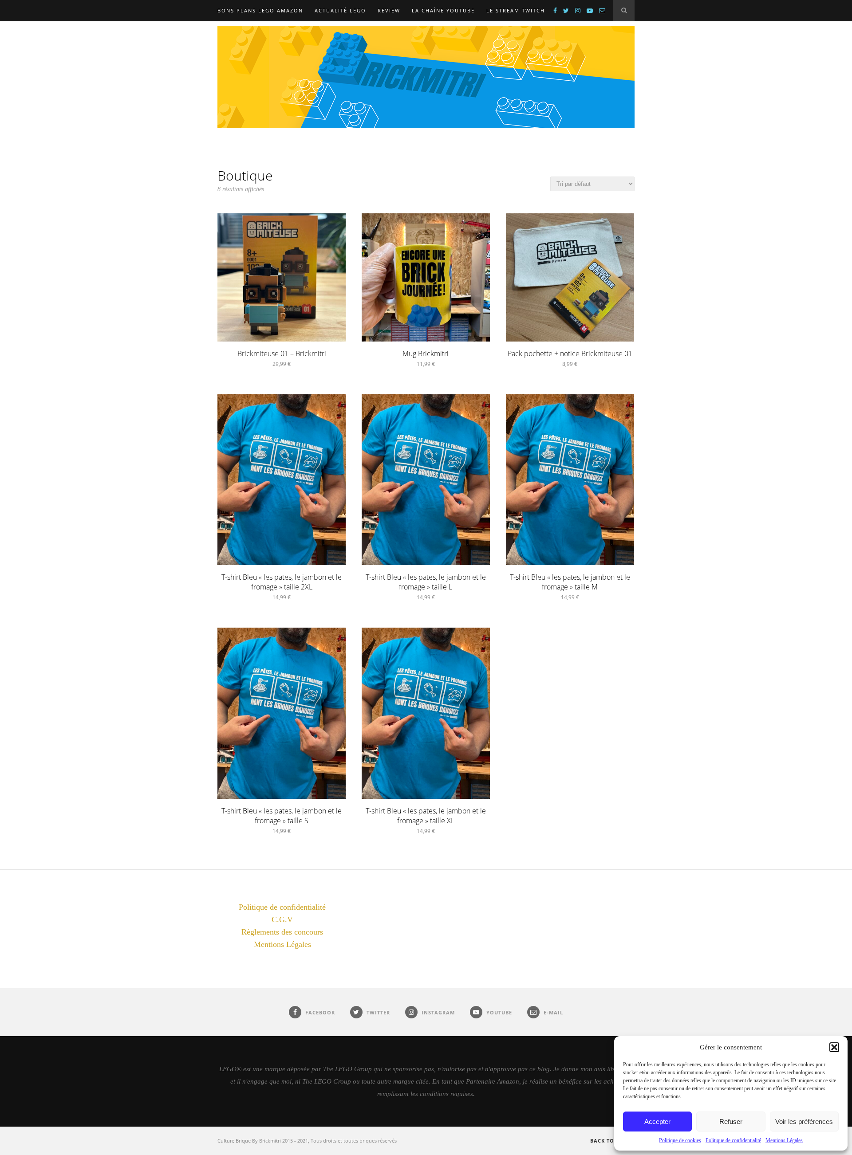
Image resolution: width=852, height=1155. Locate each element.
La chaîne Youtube (443, 10)
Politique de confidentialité (733, 1140)
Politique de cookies (680, 1140)
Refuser (730, 1121)
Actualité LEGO (340, 10)
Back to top (609, 1140)
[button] (834, 1047)
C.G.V (282, 919)
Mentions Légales (784, 1140)
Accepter (657, 1121)
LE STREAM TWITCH (515, 10)
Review (389, 10)
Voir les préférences (804, 1121)
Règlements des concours (282, 931)
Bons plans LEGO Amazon (260, 10)
